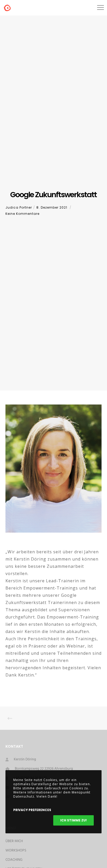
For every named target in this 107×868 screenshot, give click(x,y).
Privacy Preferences (32, 810)
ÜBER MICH (14, 841)
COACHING (13, 860)
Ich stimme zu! (73, 820)
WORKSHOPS (15, 851)
